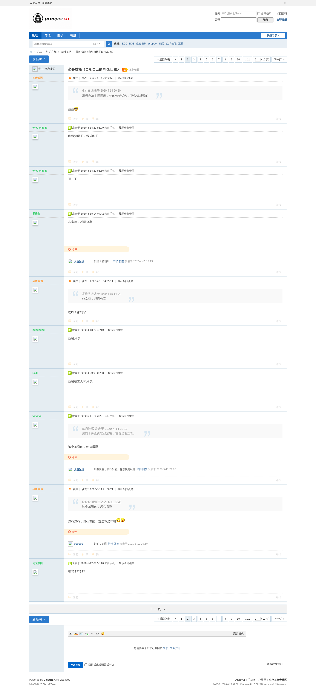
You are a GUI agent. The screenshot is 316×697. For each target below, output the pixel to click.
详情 (115, 261)
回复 (75, 118)
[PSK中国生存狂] (50, 18)
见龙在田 (37, 563)
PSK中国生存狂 (30, 52)
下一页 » (158, 609)
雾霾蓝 (36, 213)
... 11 (247, 59)
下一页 (278, 59)
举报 (278, 118)
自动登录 (266, 13)
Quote (92, 633)
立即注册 (282, 19)
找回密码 (282, 13)
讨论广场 (51, 51)
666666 (36, 416)
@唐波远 (50, 68)
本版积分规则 (274, 664)
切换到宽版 (285, 3)
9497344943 (40, 127)
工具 (180, 43)
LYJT (35, 373)
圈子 (60, 35)
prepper (153, 43)
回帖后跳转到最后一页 (101, 664)
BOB (132, 43)
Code (97, 633)
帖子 (95, 44)
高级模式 (238, 633)
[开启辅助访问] (281, 3)
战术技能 (171, 43)
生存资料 (141, 43)
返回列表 (165, 59)
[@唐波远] (35, 68)
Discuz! (48, 679)
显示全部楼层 (125, 78)
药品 (161, 43)
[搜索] (109, 44)
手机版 (252, 679)
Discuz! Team (49, 684)
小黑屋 (262, 679)
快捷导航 (272, 35)
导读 (48, 35)
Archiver (240, 679)
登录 (165, 648)
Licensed (65, 679)
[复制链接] (134, 69)
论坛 (35, 35)
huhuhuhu (38, 330)
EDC (124, 43)
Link (86, 633)
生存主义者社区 (278, 679)
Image (81, 633)
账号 (217, 13)
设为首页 (35, 3)
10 (238, 59)
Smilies (103, 633)
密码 (217, 19)
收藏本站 (47, 3)
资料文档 (66, 51)
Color (76, 633)
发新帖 (37, 59)
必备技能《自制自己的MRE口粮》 (95, 51)
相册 (73, 35)
